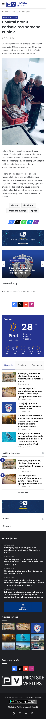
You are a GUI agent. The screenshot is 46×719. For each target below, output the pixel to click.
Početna (6, 12)
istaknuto (29, 205)
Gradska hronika (16, 260)
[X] (16, 222)
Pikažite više (23, 493)
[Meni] (3, 5)
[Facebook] (10, 222)
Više (13, 12)
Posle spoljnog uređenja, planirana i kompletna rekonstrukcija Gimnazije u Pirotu (30, 377)
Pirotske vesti (17, 697)
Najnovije (8, 365)
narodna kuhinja (18, 210)
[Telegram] (29, 222)
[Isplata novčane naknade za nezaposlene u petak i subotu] (8, 646)
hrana (15, 205)
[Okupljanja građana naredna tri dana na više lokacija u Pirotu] (9, 407)
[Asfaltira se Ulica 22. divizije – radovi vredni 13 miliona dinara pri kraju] (37, 646)
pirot (34, 210)
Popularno (22, 365)
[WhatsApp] (23, 222)
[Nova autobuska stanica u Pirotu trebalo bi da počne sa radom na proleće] (23, 646)
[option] (23, 264)
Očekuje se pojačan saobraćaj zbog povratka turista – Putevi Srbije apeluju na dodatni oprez (30, 392)
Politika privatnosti (24, 707)
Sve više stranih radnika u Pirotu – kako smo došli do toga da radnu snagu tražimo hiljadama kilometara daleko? (30, 421)
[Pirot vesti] (16, 4)
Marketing (12, 707)
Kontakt (35, 707)
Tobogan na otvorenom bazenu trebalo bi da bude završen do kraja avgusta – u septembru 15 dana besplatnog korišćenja (30, 438)
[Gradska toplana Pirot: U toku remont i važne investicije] (37, 637)
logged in (16, 291)
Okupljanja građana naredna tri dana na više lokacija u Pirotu (22, 270)
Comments (37, 365)
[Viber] (35, 222)
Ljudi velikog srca (23, 12)
